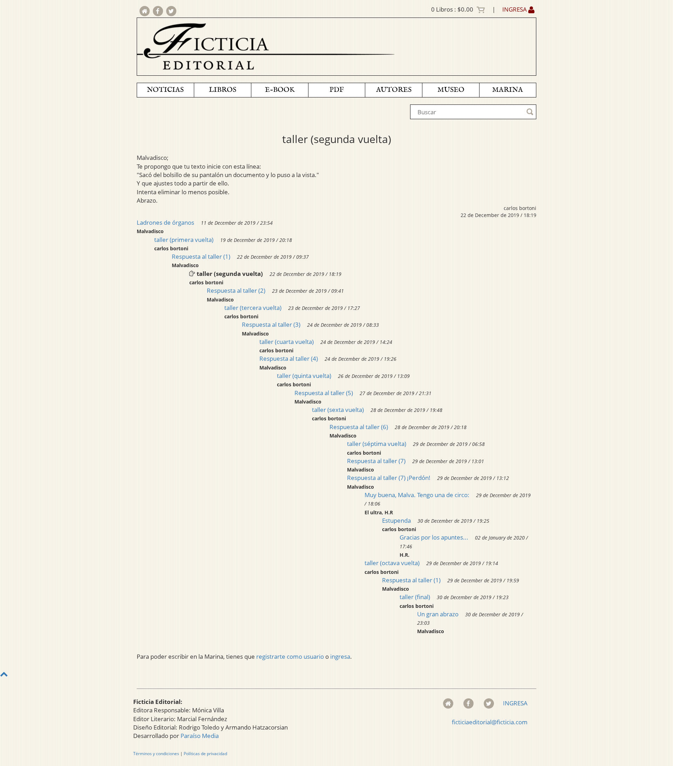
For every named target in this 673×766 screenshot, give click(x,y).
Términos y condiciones (156, 754)
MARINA (507, 90)
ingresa (340, 656)
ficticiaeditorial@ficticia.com (490, 722)
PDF (336, 90)
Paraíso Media (200, 736)
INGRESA (515, 9)
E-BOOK (279, 90)
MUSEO (450, 90)
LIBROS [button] (222, 90)
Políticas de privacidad (205, 754)
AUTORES (394, 90)
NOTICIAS (165, 90)
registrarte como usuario (290, 656)
